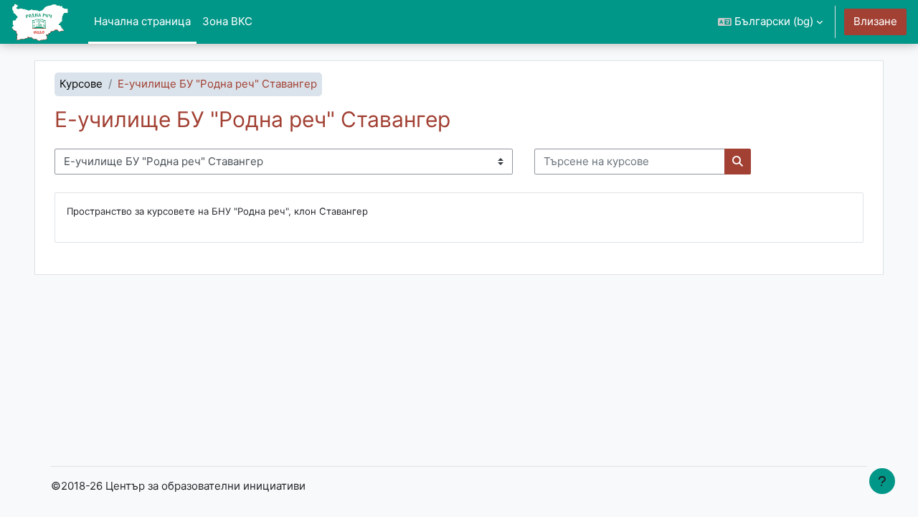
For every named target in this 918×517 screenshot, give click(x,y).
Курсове (81, 83)
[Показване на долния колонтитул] (882, 481)
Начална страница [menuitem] (142, 21)
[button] (770, 22)
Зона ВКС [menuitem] (227, 21)
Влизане (875, 21)
